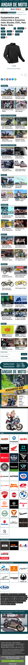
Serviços (13, 604)
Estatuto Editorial (16, 642)
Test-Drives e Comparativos (8, 115)
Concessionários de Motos (7, 597)
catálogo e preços (12, 12)
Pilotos (8, 604)
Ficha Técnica (9, 642)
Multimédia (4, 204)
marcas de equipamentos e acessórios (8, 14)
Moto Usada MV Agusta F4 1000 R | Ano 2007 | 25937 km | (13, 612)
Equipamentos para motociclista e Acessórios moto (14, 596)
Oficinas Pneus (10, 599)
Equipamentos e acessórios (8, 145)
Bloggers (3, 604)
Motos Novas (21, 594)
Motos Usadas (4, 594)
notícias (24, 14)
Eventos (3, 323)
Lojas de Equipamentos (21, 599)
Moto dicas (4, 294)
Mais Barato (20, 28)
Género (3, 34)
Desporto (3, 234)
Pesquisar (24, 354)
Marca (3, 31)
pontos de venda (20, 12)
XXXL (3, 37)
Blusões (9, 31)
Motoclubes (20, 602)
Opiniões (3, 175)
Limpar (3, 28)
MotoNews (4, 85)
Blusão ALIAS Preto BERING (13, 68)
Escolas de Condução (10, 602)
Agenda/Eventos (13, 594)
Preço (17, 34)
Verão (9, 34)
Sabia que (3, 264)
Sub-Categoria (19, 31)
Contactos (3, 642)
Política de (12, 663)
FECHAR (12, 661)
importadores (19, 14)
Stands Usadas (19, 597)
